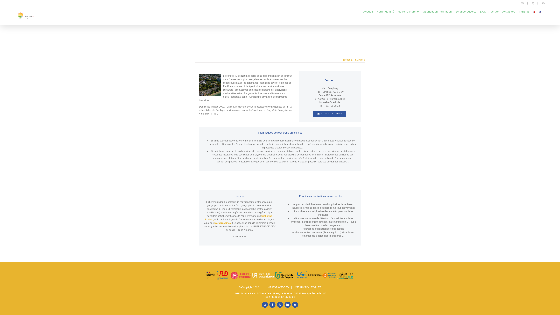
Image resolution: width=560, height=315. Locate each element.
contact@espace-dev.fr (24, 3)
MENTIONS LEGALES (308, 287)
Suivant (359, 60)
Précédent (347, 60)
